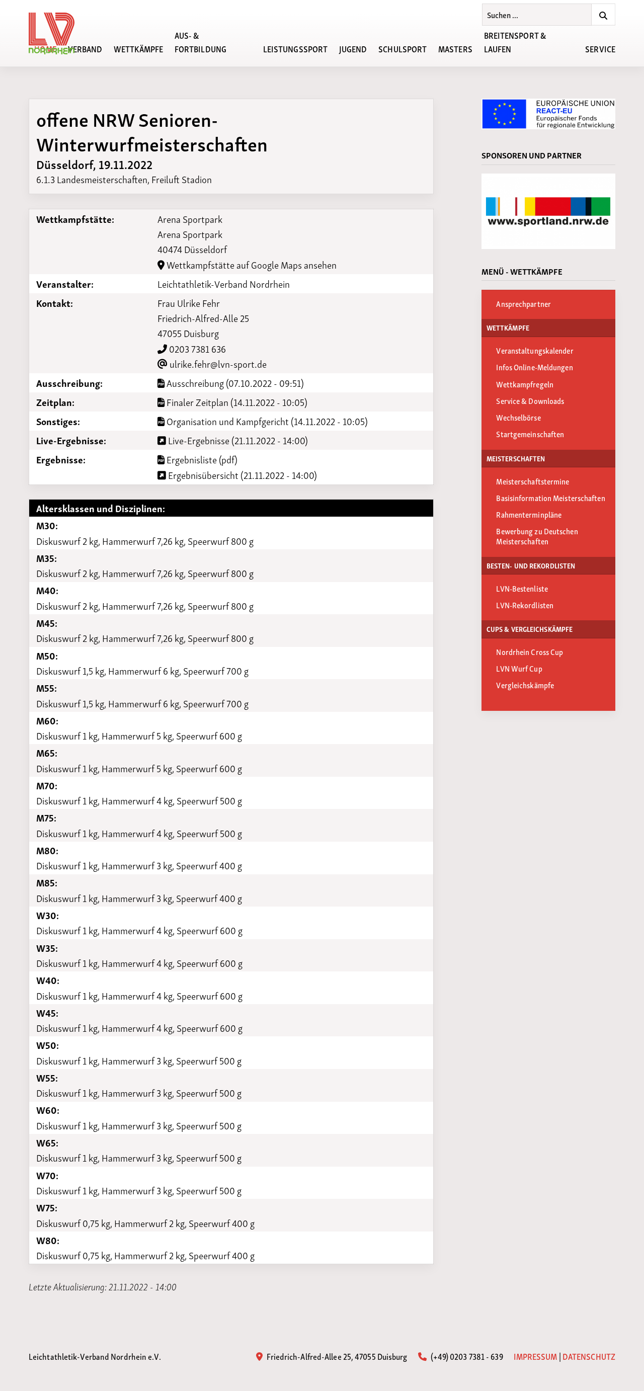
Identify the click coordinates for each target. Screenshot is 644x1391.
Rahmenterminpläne (528, 514)
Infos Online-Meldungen (534, 366)
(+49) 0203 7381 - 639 (466, 1356)
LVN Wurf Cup (519, 668)
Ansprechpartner (523, 303)
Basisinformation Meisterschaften (550, 497)
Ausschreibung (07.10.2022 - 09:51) (234, 382)
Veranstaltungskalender (534, 350)
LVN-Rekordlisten (524, 604)
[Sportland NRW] (548, 211)
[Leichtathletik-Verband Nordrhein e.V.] (57, 33)
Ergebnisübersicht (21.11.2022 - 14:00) (241, 474)
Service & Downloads (530, 400)
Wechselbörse (518, 417)
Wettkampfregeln (524, 383)
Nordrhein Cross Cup (529, 651)
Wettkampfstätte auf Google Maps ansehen (251, 264)
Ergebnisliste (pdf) (201, 459)
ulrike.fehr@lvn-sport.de (217, 363)
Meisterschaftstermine (532, 480)
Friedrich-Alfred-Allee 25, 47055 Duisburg (336, 1356)
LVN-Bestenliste (522, 588)
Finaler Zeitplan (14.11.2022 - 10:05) (236, 402)
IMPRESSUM (535, 1356)
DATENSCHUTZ (588, 1356)
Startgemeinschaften (530, 433)
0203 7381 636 (196, 348)
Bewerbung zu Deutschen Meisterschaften (537, 535)
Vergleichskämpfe (525, 684)
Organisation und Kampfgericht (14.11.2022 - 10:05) (266, 421)
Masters (455, 48)
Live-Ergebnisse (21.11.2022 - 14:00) (237, 440)
